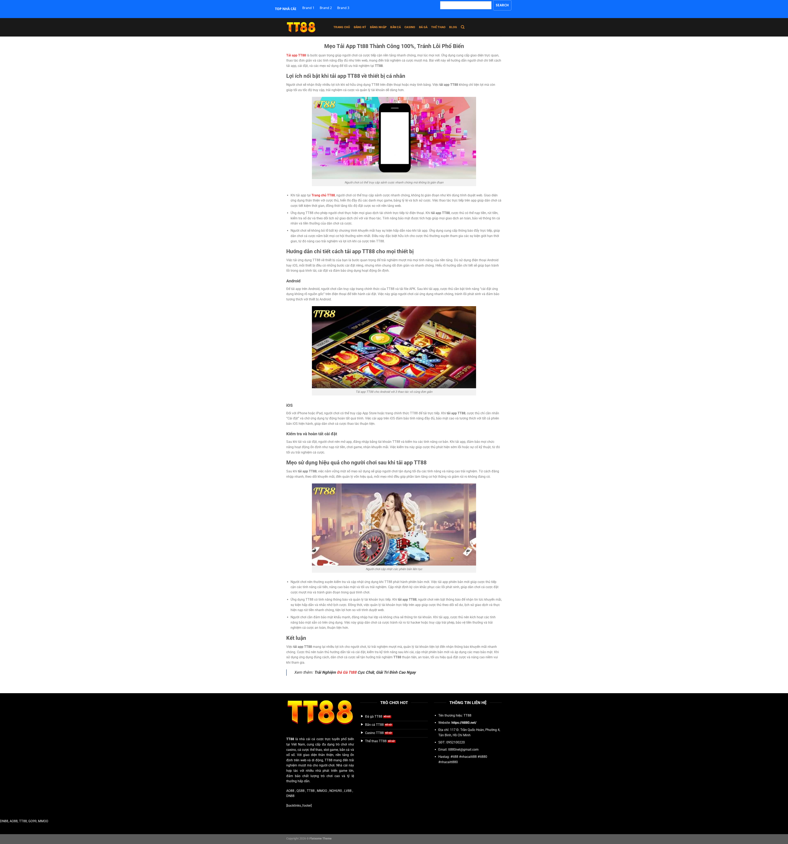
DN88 (290, 796)
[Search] (462, 27)
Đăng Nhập (378, 27)
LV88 (348, 791)
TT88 (290, 739)
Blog (453, 27)
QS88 (301, 791)
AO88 (290, 791)
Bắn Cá (395, 27)
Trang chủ (341, 27)
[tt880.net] (306, 27)
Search (502, 5)
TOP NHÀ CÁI (285, 9)
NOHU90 (335, 791)
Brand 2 (326, 8)
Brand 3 (343, 8)
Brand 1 (308, 8)
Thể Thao (438, 27)
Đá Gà (423, 27)
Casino (409, 27)
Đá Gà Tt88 (346, 672)
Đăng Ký (360, 27)
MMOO (322, 791)
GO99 (32, 821)
